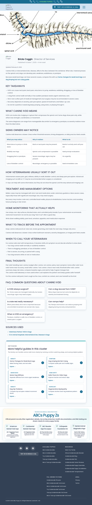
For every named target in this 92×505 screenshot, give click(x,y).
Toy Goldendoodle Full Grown (56, 489)
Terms (77, 483)
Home (36, 35)
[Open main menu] (84, 7)
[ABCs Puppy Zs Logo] (10, 7)
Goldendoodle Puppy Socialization (75, 468)
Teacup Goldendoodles (50, 459)
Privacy (77, 480)
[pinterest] (33, 448)
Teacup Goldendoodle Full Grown (57, 492)
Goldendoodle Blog (71, 456)
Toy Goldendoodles (49, 456)
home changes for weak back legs (70, 77)
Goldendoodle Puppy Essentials (75, 465)
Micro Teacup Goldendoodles (52, 462)
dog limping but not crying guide (17, 79)
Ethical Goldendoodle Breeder (74, 453)
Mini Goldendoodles (49, 450)
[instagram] (27, 448)
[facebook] (21, 448)
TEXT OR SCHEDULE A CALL (28, 454)
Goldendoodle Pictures (54, 480)
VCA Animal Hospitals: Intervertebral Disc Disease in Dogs (29, 335)
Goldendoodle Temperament (74, 471)
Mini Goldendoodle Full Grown (56, 483)
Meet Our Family (70, 450)
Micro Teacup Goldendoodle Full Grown (59, 495)
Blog (46, 35)
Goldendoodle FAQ (71, 459)
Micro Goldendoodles (49, 453)
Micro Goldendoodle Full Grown (56, 486)
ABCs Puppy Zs (17, 500)
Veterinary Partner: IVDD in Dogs (20, 332)
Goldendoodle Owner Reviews (74, 462)
